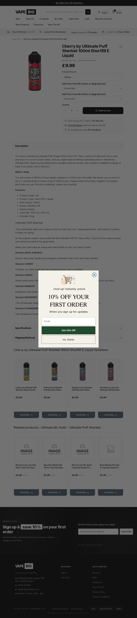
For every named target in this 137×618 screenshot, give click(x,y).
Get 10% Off (68, 330)
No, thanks (68, 339)
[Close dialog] (94, 275)
